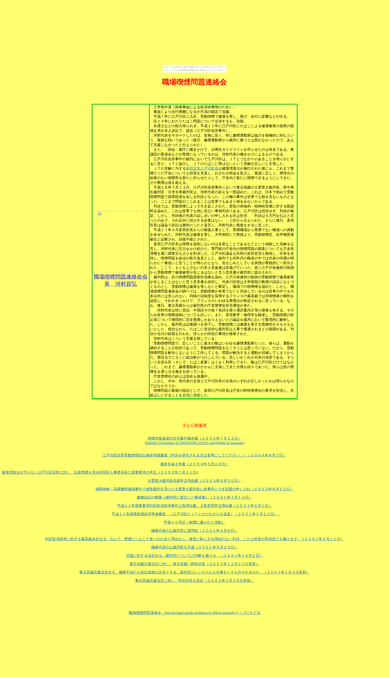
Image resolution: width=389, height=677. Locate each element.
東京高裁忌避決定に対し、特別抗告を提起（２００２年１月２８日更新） (194, 581)
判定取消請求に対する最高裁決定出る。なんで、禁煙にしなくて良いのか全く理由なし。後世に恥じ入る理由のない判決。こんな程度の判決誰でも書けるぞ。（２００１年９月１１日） (194, 539)
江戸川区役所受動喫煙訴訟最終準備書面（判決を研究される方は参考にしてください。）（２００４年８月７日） (194, 455)
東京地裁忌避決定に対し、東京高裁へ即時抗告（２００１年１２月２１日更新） (194, 564)
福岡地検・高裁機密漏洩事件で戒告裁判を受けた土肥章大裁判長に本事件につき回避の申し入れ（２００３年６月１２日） (194, 489)
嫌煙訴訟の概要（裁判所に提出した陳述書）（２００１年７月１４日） (194, 497)
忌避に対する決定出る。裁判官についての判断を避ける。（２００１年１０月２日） (194, 556)
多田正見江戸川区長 (202, 168)
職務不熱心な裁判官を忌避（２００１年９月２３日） (194, 547)
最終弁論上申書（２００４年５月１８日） (194, 464)
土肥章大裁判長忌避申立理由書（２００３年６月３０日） (194, 481)
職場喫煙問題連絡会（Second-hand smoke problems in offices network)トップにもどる (194, 613)
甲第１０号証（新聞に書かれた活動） (194, 522)
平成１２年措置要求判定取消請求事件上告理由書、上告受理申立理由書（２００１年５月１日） (194, 506)
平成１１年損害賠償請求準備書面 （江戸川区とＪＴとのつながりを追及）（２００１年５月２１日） (196, 514)
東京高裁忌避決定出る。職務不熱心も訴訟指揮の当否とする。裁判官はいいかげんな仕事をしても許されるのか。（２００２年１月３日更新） (194, 572)
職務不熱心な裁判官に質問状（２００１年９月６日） (194, 531)
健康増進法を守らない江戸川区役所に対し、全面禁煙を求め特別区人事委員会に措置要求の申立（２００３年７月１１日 (99, 472)
